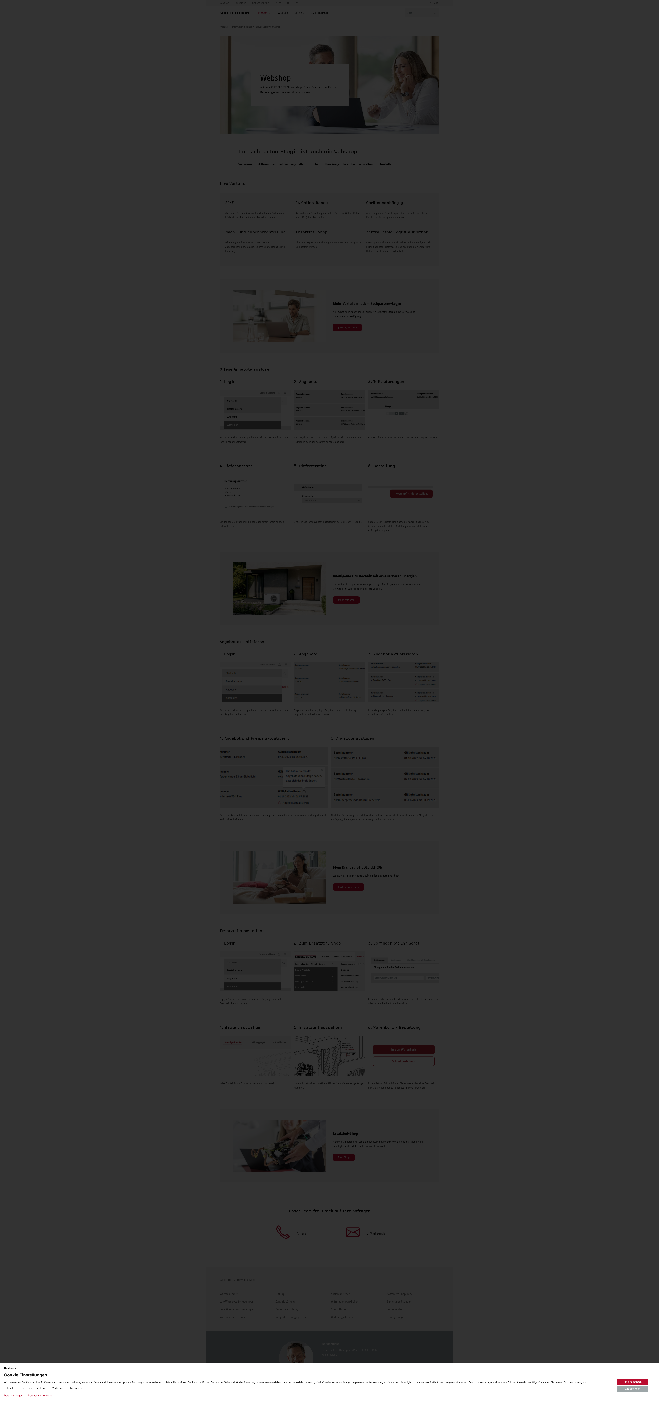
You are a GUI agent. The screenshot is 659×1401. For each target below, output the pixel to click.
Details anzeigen (13, 1395)
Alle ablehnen (632, 1388)
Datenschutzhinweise (40, 1395)
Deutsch (9, 1367)
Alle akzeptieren (633, 1381)
